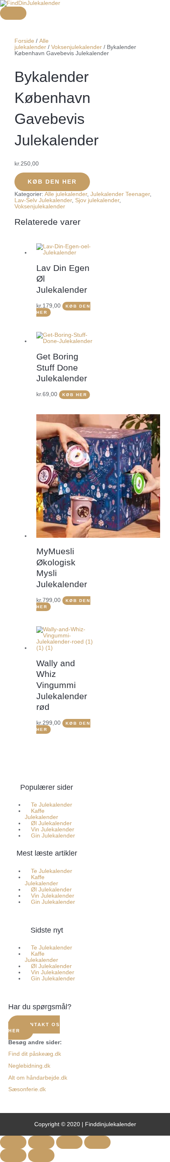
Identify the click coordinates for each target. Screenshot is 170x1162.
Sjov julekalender (97, 200)
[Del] (69, 1142)
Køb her (74, 394)
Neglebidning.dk (29, 1066)
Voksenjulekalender (76, 47)
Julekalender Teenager (120, 194)
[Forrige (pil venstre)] (13, 1155)
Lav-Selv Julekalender (43, 200)
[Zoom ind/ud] (13, 1142)
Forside (24, 41)
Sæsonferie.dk (27, 1089)
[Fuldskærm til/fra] (41, 1142)
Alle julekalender (31, 44)
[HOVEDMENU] (13, 13)
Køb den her (52, 182)
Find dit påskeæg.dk (34, 1054)
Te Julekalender (51, 805)
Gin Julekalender (53, 836)
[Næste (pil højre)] (41, 1155)
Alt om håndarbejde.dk (37, 1078)
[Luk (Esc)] (97, 1142)
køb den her (63, 726)
